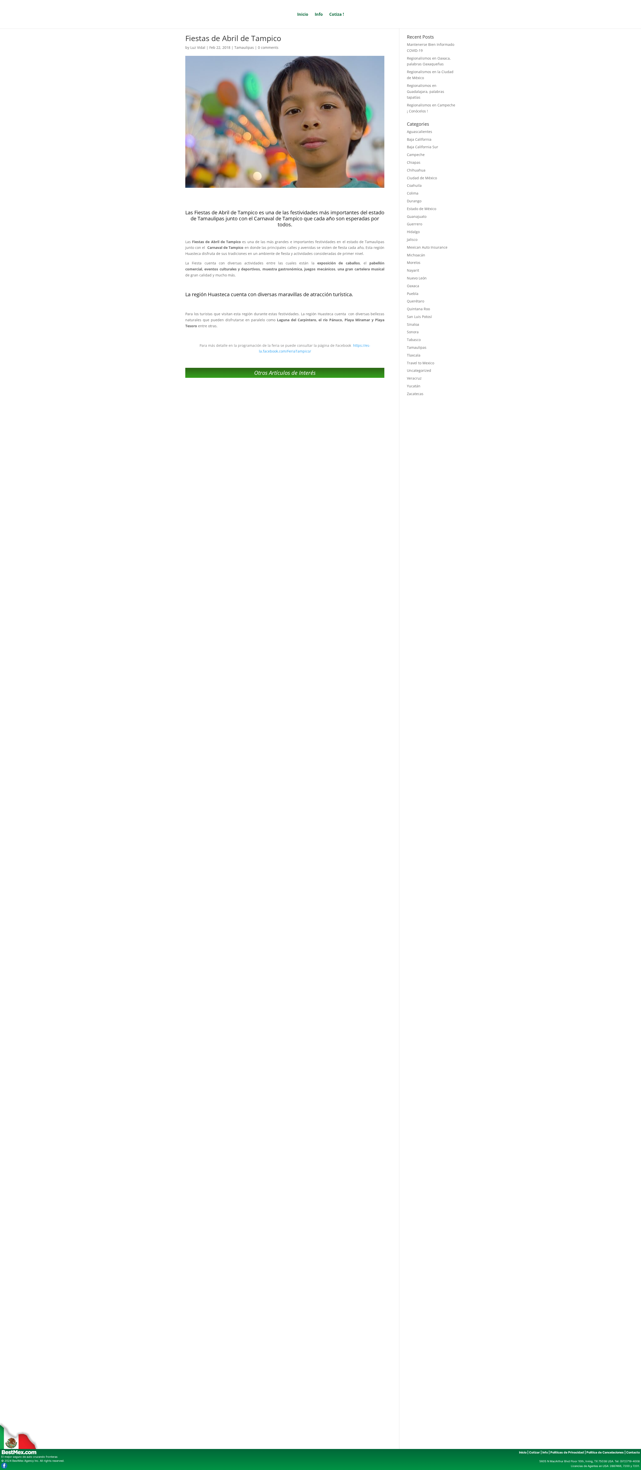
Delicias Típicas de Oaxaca (284, 1366)
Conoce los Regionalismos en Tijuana (284, 1196)
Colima (412, 193)
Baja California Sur (422, 146)
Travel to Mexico (420, 363)
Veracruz (414, 378)
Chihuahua (416, 170)
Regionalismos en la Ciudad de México (284, 687)
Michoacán (416, 255)
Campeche (416, 154)
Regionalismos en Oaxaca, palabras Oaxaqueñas (285, 517)
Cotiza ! (336, 15)
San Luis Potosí (419, 316)
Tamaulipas (244, 47)
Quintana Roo (418, 308)
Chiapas (413, 162)
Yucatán (413, 386)
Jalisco (412, 239)
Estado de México (421, 208)
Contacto (633, 1452)
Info (319, 15)
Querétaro (415, 301)
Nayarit (413, 270)
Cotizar (534, 1452)
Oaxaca (413, 285)
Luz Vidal (197, 47)
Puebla (412, 293)
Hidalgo (413, 231)
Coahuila (414, 185)
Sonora (413, 332)
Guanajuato (416, 216)
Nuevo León (417, 278)
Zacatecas (415, 393)
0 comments (268, 47)
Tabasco (414, 339)
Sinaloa (413, 324)
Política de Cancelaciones (605, 1452)
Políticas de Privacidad (567, 1452)
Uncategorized (419, 370)
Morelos (413, 262)
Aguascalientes (419, 131)
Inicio (302, 15)
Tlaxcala (413, 355)
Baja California (419, 139)
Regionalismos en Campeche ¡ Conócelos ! (285, 1026)
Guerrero (414, 224)
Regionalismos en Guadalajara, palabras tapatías (285, 857)
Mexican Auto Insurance (427, 247)
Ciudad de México (422, 178)
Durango (414, 201)
